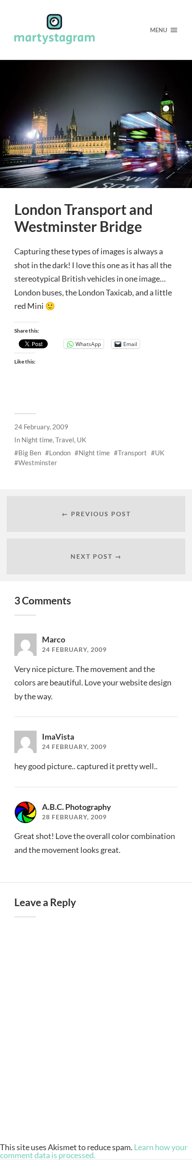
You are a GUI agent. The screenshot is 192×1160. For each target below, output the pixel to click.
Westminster (37, 462)
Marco (53, 639)
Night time (37, 440)
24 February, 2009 (41, 427)
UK (81, 440)
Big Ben (29, 453)
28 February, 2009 (74, 817)
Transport (132, 453)
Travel (64, 440)
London (60, 453)
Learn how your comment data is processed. (94, 1151)
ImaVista (58, 736)
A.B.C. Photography (76, 807)
